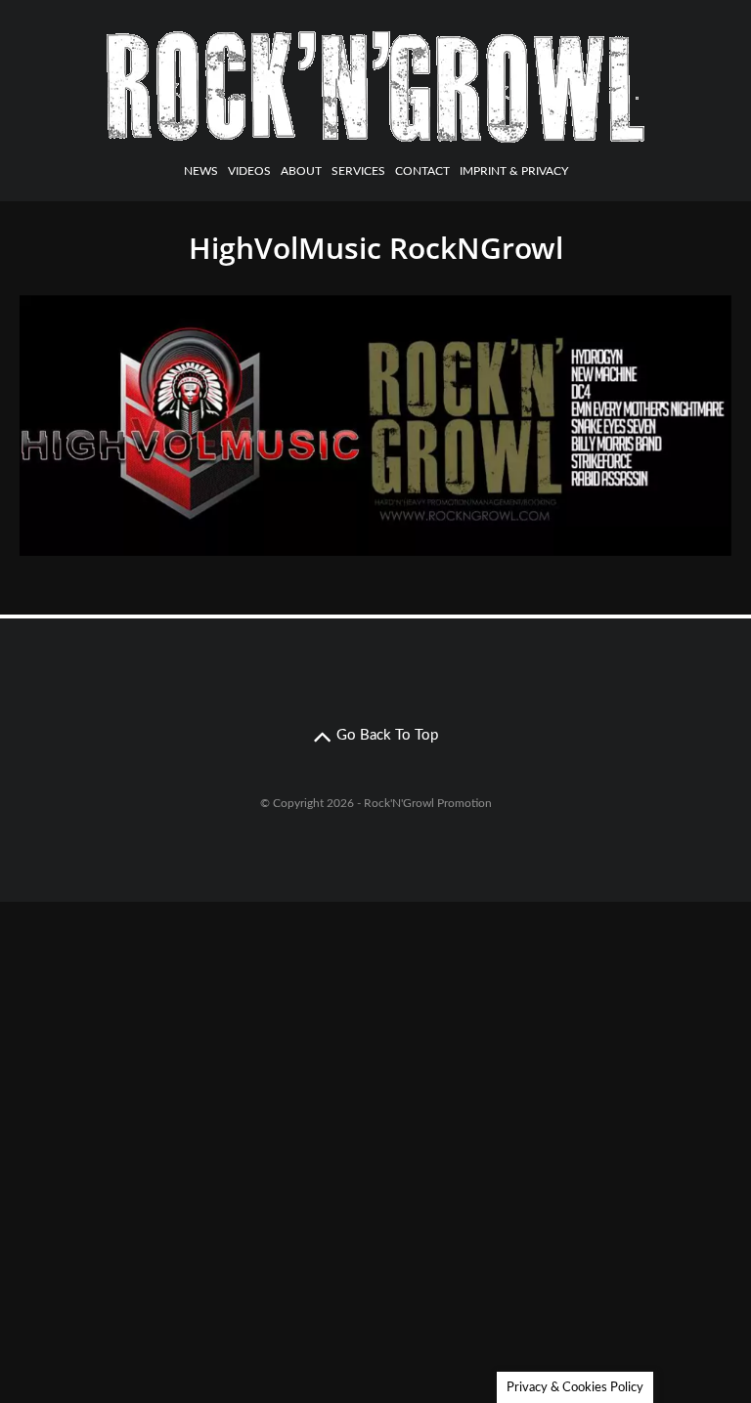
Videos (249, 171)
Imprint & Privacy (514, 171)
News (201, 171)
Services (358, 171)
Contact (422, 171)
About (301, 171)
